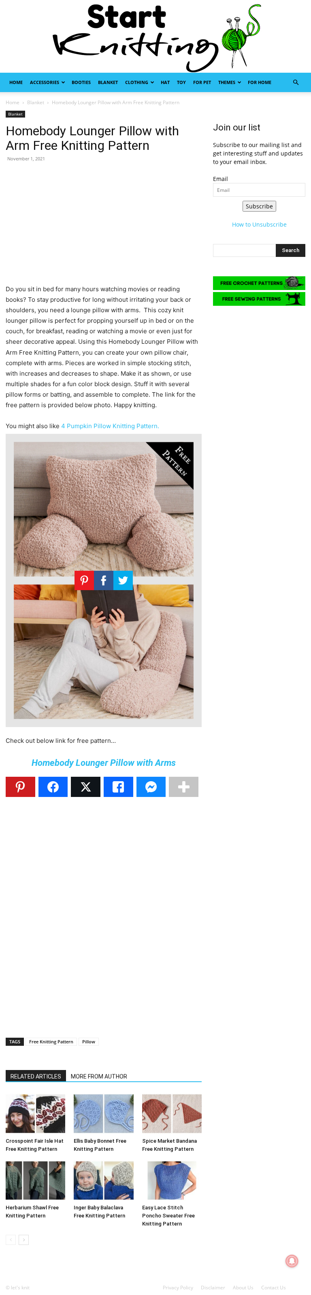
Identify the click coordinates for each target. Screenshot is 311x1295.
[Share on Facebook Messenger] (151, 787)
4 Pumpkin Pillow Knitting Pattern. (110, 426)
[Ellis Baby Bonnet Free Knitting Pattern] (103, 1113)
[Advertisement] (104, 227)
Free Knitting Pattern (51, 1042)
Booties (81, 82)
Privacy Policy (178, 1287)
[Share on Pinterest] (20, 787)
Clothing (136, 82)
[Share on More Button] (183, 787)
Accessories (44, 82)
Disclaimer (213, 1287)
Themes (226, 82)
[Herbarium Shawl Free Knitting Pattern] (35, 1180)
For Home (259, 82)
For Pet (202, 82)
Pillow (88, 1042)
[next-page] (24, 1240)
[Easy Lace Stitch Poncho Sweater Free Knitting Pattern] (172, 1180)
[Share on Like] (118, 787)
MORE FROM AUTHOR (99, 1076)
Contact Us (273, 1287)
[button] (295, 82)
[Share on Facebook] (53, 787)
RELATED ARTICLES (36, 1076)
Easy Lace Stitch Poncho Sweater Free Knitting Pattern (168, 1216)
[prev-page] (11, 1240)
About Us (243, 1287)
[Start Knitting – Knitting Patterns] (155, 36)
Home (16, 82)
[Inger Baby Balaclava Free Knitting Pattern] (103, 1180)
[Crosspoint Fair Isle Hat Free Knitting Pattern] (35, 1113)
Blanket (108, 82)
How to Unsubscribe (259, 224)
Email (220, 179)
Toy (181, 82)
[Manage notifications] (291, 1261)
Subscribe (259, 206)
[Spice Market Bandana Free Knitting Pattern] (172, 1113)
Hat (165, 82)
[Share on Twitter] (85, 787)
